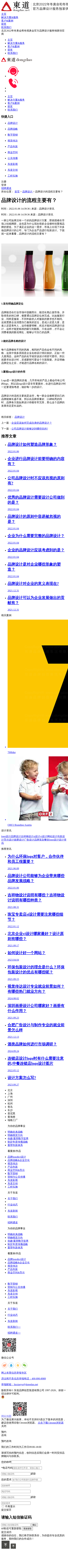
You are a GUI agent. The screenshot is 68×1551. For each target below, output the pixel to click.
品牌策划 (39, 839)
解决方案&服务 (16, 43)
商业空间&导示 (16, 1170)
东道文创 (13, 1183)
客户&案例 (14, 46)
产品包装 (13, 1166)
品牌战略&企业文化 (19, 1160)
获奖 (10, 49)
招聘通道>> (14, 1332)
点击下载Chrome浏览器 (51, 1422)
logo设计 (6, 836)
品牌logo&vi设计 (17, 1156)
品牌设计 (27, 191)
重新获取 (27, 1528)
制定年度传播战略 (18, 1141)
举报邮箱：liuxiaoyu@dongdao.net (19, 1384)
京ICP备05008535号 (33, 1393)
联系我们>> (14, 1327)
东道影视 (13, 1180)
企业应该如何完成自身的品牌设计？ (31, 422)
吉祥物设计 (27, 836)
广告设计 (29, 839)
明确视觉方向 (15, 1135)
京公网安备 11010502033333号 (17, 1397)
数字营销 (13, 1173)
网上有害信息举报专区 (14, 1372)
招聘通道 (6, 188)
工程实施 (13, 1186)
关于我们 (13, 1198)
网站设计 (52, 836)
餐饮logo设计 (51, 839)
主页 (10, 39)
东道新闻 (13, 1210)
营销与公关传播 (16, 1176)
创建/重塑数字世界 (18, 1138)
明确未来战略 (15, 1131)
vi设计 (43, 836)
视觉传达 (13, 1163)
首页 (17, 191)
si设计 (37, 836)
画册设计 (19, 839)
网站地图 (6, 1416)
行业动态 (13, 1204)
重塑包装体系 (15, 1145)
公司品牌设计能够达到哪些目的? (29, 428)
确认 (34, 1525)
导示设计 (9, 839)
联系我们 (13, 53)
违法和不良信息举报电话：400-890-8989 (23, 1378)
